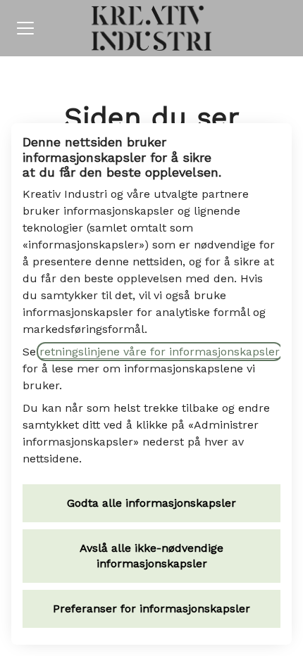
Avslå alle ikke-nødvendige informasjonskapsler (151, 555)
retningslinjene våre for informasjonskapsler (159, 351)
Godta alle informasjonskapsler (151, 503)
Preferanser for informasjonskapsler (151, 608)
